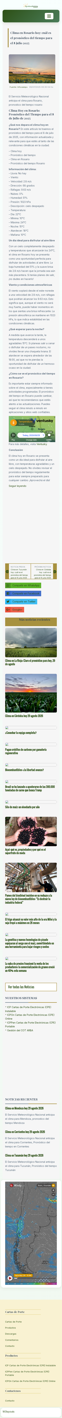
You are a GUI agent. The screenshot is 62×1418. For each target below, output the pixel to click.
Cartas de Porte (13, 1321)
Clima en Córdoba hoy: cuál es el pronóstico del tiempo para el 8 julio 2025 (42, 574)
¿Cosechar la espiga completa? (21, 733)
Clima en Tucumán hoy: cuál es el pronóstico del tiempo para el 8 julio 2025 (19, 574)
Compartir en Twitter (23, 601)
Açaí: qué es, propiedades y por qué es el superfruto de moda (25, 851)
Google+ (17, 609)
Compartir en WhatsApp (25, 585)
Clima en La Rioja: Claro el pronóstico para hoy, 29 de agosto (30, 662)
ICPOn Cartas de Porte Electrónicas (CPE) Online (30, 1381)
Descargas (10, 1334)
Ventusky (42, 444)
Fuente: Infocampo (19, 87)
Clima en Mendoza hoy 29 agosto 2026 (24, 1108)
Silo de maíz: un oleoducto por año (22, 807)
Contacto (9, 1346)
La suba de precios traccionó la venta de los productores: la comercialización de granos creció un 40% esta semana (30, 967)
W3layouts (8, 1411)
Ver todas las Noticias (21, 987)
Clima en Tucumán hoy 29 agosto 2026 (24, 1155)
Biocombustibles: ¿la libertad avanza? (24, 770)
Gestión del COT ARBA (20, 1030)
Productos (10, 1327)
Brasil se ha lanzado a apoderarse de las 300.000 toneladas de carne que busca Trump (30, 788)
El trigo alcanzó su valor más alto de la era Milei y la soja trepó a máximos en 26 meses (31, 921)
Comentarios (11, 1340)
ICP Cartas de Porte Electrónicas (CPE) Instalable (30, 1365)
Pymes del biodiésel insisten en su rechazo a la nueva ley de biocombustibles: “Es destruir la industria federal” (28, 898)
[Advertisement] (31, 524)
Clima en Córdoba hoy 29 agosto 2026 (24, 716)
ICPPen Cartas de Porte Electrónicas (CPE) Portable (27, 1373)
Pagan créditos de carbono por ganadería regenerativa (25, 751)
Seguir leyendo (17, 485)
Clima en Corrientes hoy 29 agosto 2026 (25, 1132)
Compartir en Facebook (25, 593)
